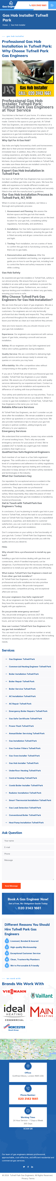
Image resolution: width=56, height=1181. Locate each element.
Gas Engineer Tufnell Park (22, 659)
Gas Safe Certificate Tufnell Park (25, 718)
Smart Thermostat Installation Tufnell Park (30, 800)
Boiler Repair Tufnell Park (21, 681)
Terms (32, 1178)
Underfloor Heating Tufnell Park (25, 770)
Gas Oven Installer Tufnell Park (24, 755)
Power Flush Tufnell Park (21, 726)
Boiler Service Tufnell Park (22, 689)
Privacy (25, 1178)
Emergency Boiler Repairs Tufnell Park (28, 711)
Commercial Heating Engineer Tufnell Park (30, 666)
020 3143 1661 (38, 5)
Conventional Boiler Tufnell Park (25, 815)
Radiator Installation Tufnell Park (25, 793)
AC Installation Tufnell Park (22, 696)
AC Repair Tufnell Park (20, 703)
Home (5, 25)
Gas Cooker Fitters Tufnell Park (25, 748)
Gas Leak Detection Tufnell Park (25, 807)
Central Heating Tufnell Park (23, 778)
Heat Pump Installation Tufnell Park (26, 822)
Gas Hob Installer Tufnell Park (24, 763)
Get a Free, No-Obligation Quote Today (28, 903)
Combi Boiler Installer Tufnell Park (26, 785)
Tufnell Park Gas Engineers (22, 1175)
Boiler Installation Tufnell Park (24, 674)
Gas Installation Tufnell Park (23, 741)
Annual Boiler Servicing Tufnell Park (27, 733)
